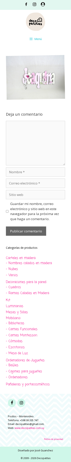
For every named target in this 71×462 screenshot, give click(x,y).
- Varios (12, 275)
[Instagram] (21, 403)
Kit (8, 300)
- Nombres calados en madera (29, 263)
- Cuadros (13, 287)
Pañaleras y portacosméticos (28, 384)
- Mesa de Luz (17, 353)
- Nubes (12, 269)
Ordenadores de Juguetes (25, 360)
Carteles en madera (21, 258)
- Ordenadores (17, 377)
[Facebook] (12, 403)
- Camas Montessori (21, 335)
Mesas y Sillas (17, 312)
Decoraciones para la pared (26, 282)
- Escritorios (15, 347)
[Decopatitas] (35, 21)
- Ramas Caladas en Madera (27, 293)
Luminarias (14, 306)
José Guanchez (44, 450)
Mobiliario (13, 318)
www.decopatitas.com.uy (29, 428)
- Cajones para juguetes (24, 371)
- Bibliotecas (15, 323)
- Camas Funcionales (21, 329)
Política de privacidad (53, 439)
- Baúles (12, 365)
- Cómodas (14, 341)
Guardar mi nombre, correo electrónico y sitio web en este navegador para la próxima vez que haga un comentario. (34, 211)
